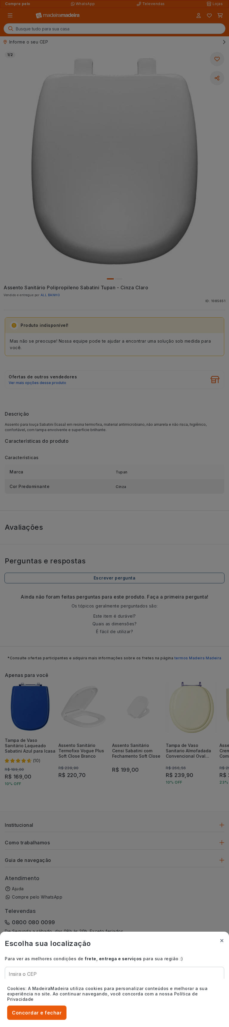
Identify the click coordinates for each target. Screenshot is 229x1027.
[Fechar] (222, 940)
